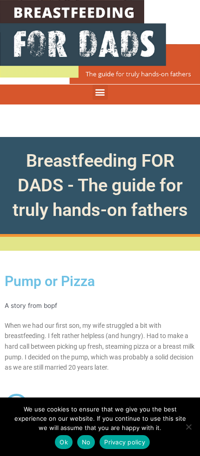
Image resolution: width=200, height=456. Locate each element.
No (86, 442)
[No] (188, 426)
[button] (100, 92)
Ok (64, 442)
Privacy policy (124, 442)
